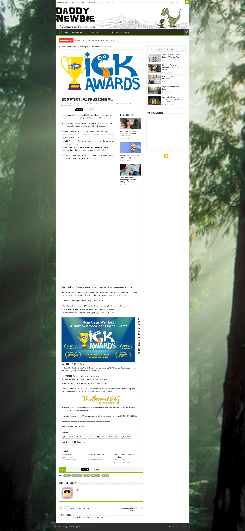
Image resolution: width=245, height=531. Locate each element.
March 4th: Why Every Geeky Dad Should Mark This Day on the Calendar (172, 99)
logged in (85, 517)
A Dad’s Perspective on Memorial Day (129, 157)
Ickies (87, 475)
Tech (111, 32)
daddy (67, 475)
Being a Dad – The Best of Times (77, 507)
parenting (96, 475)
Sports (104, 32)
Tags (178, 49)
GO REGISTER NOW (128, 416)
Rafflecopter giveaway (89, 376)
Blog (67, 32)
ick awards (77, 475)
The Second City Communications (125, 408)
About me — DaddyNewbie (87, 2)
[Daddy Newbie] (122, 16)
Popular (159, 49)
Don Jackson (68, 104)
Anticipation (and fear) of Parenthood (128, 508)
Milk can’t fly (66, 455)
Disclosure (102, 2)
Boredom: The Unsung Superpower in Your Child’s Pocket (129, 134)
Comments (170, 49)
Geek (87, 32)
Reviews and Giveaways (106, 104)
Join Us (112, 2)
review (105, 475)
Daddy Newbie (60, 32)
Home (62, 47)
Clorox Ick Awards (120, 306)
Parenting (95, 32)
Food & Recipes (77, 32)
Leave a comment (125, 104)
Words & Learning (122, 32)
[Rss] (172, 2)
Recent (151, 49)
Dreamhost (182, 527)
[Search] (187, 2)
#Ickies (111, 309)
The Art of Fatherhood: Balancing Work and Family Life (129, 180)
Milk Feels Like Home (96, 455)
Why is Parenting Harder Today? (86, 40)
